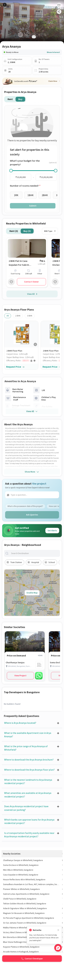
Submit (32, 205)
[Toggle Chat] (58, 948)
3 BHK (29, 315)
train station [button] (16, 562)
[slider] (11, 170)
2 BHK (18, 315)
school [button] (51, 562)
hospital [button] (35, 562)
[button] (22, 360)
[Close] (58, 930)
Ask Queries (32, 514)
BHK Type (48, 231)
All (8, 315)
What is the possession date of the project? (25, 506)
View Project (20, 675)
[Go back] (5, 5)
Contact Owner (31, 281)
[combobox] (34, 553)
